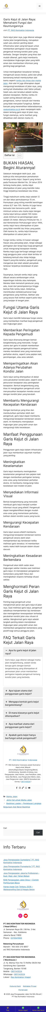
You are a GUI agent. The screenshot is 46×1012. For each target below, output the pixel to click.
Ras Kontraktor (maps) (21, 977)
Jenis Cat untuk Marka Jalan (19, 800)
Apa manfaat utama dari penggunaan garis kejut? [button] (19, 725)
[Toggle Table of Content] (18, 155)
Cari (5, 828)
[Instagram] (20, 788)
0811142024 (16, 971)
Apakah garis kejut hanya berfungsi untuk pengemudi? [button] (21, 737)
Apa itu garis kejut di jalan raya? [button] (20, 652)
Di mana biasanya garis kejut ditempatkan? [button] (22, 714)
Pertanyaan (23, 990)
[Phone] (23, 788)
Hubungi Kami (15, 986)
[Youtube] (29, 788)
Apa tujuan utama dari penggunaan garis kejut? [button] (18, 692)
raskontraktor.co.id (11, 109)
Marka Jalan (11, 796)
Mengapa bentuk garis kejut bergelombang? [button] (22, 703)
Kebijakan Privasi (29, 986)
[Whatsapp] (26, 788)
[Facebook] (17, 788)
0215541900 (16, 938)
